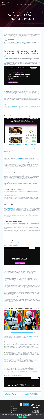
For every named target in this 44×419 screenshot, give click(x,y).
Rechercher (22, 402)
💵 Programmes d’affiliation (21, 2)
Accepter (20, 417)
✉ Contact (13, 406)
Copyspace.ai (18, 42)
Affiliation (6, 3)
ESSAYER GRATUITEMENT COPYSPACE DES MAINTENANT (22, 332)
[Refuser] (42, 416)
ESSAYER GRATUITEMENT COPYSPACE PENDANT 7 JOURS (22, 87)
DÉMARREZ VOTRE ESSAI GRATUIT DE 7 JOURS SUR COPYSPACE (21, 144)
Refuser (24, 417)
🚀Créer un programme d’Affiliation (23, 4)
